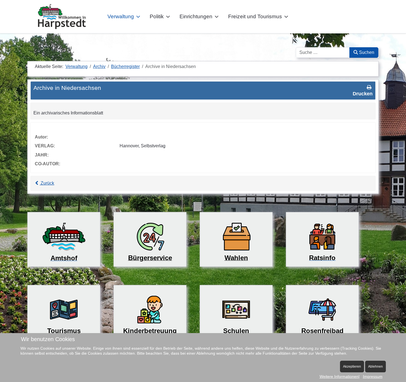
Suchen (366, 52)
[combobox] (323, 52)
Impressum (373, 376)
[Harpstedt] (61, 16)
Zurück (46, 183)
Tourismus (64, 330)
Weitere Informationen (339, 376)
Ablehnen (375, 366)
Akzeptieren (352, 366)
